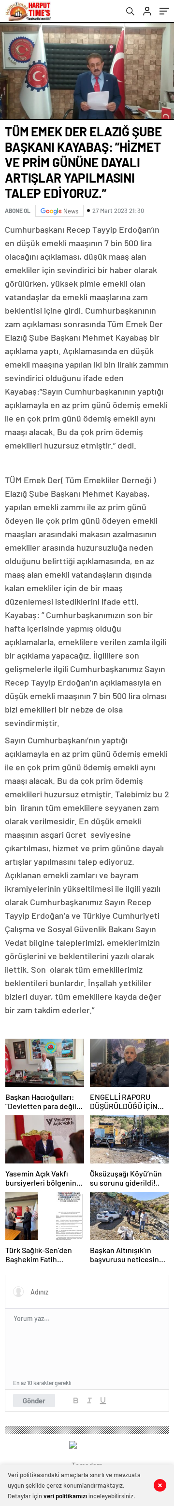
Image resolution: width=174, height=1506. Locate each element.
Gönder (34, 1400)
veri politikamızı (65, 1496)
